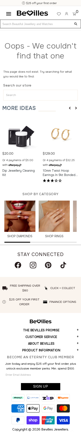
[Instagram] (33, 265)
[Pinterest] (48, 265)
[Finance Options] (69, 3)
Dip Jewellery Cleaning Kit (18, 173)
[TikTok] (63, 265)
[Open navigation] (8, 13)
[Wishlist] (59, 14)
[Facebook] (18, 265)
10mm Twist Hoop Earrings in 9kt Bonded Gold (59, 173)
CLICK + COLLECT (62, 288)
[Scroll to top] (72, 431)
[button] (69, 108)
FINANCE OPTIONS (62, 302)
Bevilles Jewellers (54, 429)
